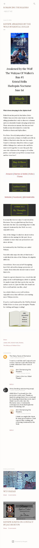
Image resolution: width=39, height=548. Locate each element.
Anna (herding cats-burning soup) (22, 389)
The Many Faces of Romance (20, 356)
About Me (8, 11)
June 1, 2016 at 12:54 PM (17, 357)
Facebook (17, 197)
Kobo (31, 174)
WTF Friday (9, 491)
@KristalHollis (28, 197)
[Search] (34, 3)
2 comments (12, 495)
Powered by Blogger (21, 541)
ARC (9, 342)
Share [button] (5, 339)
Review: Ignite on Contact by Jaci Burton (18, 523)
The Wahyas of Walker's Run (11, 345)
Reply (12, 384)
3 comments (12, 528)
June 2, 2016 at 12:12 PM (24, 413)
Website (8, 197)
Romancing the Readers (15, 7)
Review (21, 342)
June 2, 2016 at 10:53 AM (17, 390)
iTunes (20, 176)
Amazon (9, 174)
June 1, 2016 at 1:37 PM (23, 373)
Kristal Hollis (14, 342)
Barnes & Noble (20, 174)
